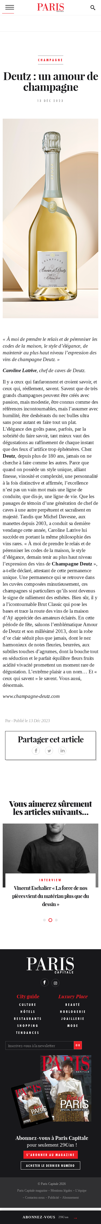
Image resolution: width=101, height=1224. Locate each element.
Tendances (28, 1033)
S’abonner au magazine (50, 1155)
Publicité (53, 1197)
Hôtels (28, 1012)
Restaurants (28, 1019)
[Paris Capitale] (50, 7)
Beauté (73, 1005)
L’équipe (80, 1190)
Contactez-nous (35, 1197)
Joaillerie (73, 1019)
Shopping (28, 1026)
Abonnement (70, 1197)
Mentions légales (61, 1190)
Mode (73, 1026)
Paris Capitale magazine (32, 1190)
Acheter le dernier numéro (50, 1166)
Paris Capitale (49, 1184)
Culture (28, 1005)
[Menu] (8, 7)
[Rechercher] (93, 7)
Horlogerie (73, 1012)
